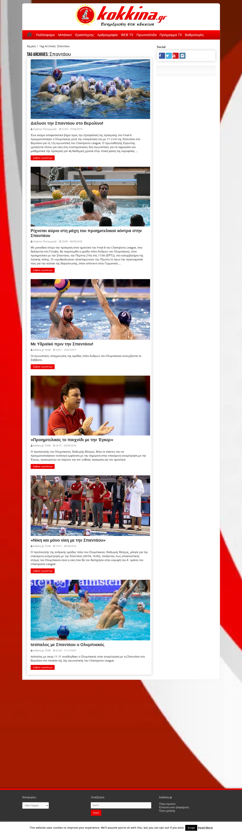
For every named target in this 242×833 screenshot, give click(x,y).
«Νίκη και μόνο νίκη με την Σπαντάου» (68, 540)
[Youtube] (176, 56)
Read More (205, 827)
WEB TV (127, 35)
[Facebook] (162, 56)
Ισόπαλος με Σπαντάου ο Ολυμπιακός (67, 644)
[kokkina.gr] (121, 14)
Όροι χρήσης (167, 810)
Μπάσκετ (65, 35)
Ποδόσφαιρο (45, 35)
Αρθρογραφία (107, 35)
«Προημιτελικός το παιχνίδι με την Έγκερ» (72, 439)
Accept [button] (191, 827)
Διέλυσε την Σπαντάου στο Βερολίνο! (67, 123)
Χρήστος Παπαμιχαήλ (45, 129)
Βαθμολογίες (194, 35)
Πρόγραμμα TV (171, 35)
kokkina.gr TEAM (42, 349)
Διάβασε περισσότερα (42, 158)
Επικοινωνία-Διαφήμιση (174, 807)
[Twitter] (169, 56)
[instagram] (182, 56)
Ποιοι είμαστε (167, 804)
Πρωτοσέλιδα (147, 35)
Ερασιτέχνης (84, 35)
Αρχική (29, 34)
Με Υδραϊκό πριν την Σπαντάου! (62, 344)
